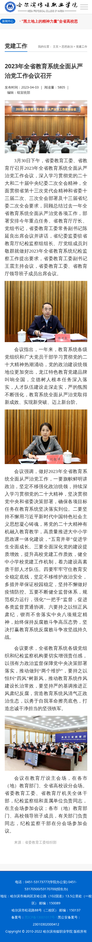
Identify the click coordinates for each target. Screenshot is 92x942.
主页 (56, 46)
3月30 (46, 217)
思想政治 (67, 46)
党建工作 (81, 46)
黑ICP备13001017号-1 (41, 917)
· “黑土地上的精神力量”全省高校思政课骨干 (50, 23)
